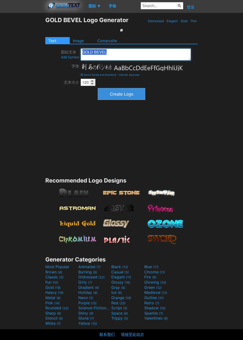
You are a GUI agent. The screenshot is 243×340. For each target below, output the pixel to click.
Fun (51, 282)
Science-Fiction (94, 308)
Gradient (88, 287)
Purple (87, 303)
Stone (86, 318)
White (53, 323)
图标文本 (70, 54)
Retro (151, 303)
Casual (120, 272)
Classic (54, 277)
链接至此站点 (132, 334)
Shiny (85, 313)
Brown (53, 272)
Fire (150, 277)
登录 (190, 7)
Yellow (87, 323)
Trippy (119, 318)
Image (78, 40)
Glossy (120, 282)
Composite (107, 40)
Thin (193, 21)
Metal (53, 297)
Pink (52, 303)
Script (119, 308)
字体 (75, 66)
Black (119, 266)
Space (119, 313)
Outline (154, 297)
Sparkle (153, 313)
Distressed (156, 21)
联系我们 (107, 334)
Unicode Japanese (129, 74)
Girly (85, 282)
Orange (121, 297)
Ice (116, 292)
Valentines (156, 318)
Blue (151, 266)
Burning (87, 272)
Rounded (57, 308)
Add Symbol (70, 57)
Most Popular (57, 266)
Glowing (155, 282)
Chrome (154, 272)
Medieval (155, 292)
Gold (184, 21)
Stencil (54, 318)
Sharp (53, 313)
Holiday (88, 292)
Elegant (172, 21)
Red (118, 303)
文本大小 (71, 82)
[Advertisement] (23, 87)
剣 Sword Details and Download (98, 74)
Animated (89, 266)
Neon (85, 297)
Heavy (54, 292)
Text (52, 40)
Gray (118, 287)
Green (153, 287)
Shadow (155, 308)
